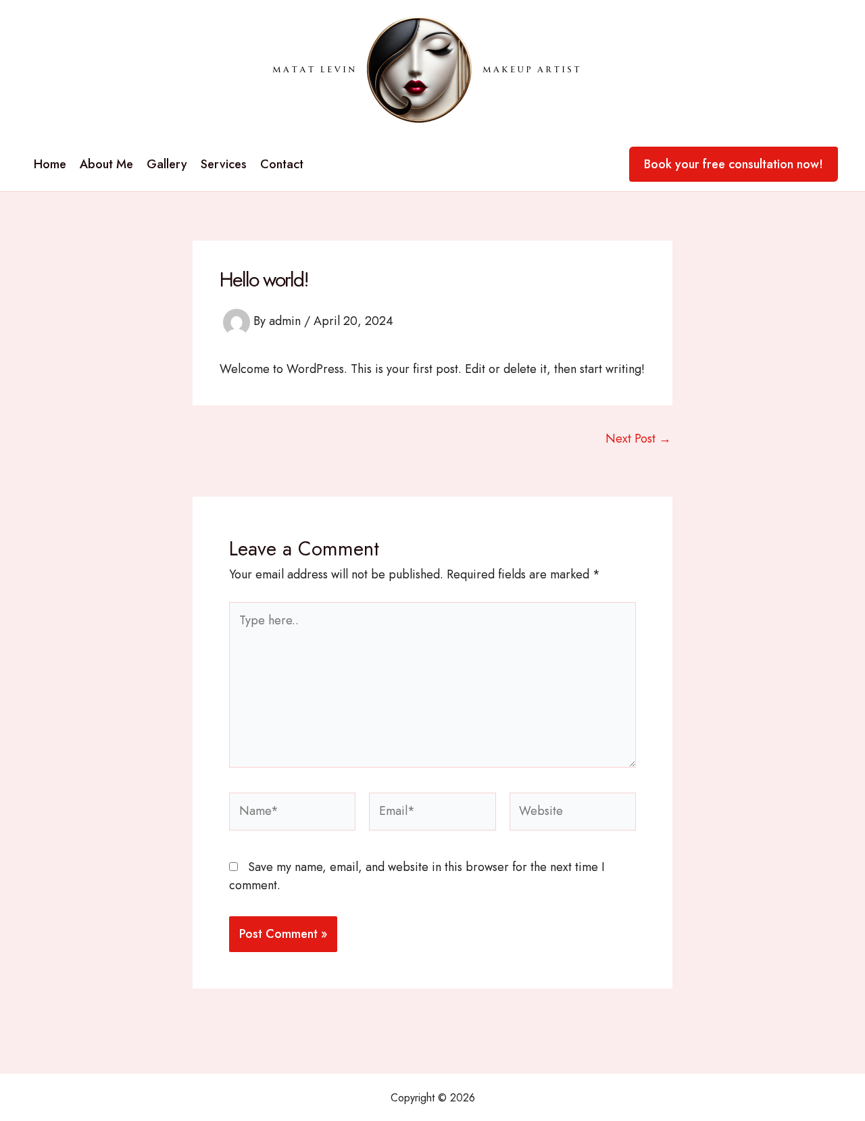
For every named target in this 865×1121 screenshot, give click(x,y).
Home (50, 164)
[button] (733, 164)
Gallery (167, 164)
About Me (106, 164)
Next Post (638, 438)
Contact (281, 164)
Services (224, 164)
